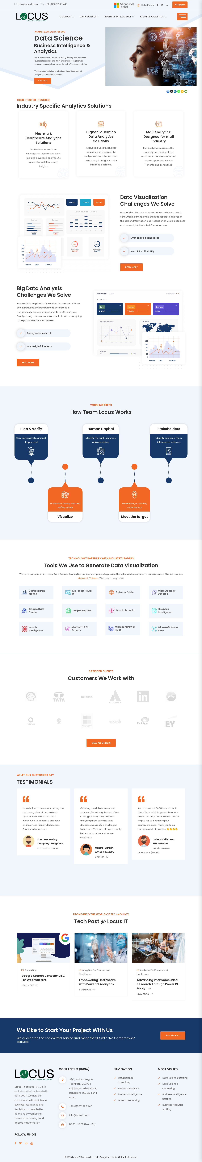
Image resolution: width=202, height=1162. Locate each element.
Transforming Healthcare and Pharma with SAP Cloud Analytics (158, 984)
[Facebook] (168, 91)
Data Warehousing (129, 1100)
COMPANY (66, 16)
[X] (171, 91)
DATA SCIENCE (88, 16)
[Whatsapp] (178, 91)
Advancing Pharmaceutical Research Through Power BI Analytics (100, 984)
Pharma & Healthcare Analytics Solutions (43, 138)
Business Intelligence (130, 1094)
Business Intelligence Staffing (174, 1096)
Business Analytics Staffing (172, 1107)
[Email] (185, 91)
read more (42, 81)
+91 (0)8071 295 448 (56, 4)
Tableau (93, 578)
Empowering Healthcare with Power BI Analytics (39, 982)
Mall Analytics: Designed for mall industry (158, 137)
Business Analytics (128, 1088)
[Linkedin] (175, 91)
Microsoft (83, 578)
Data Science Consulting (126, 1080)
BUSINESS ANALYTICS (151, 16)
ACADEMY (179, 4)
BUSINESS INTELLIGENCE (118, 16)
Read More (131, 267)
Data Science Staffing (175, 1078)
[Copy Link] (182, 91)
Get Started (172, 1035)
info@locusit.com (28, 4)
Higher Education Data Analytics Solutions (101, 137)
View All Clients (101, 742)
